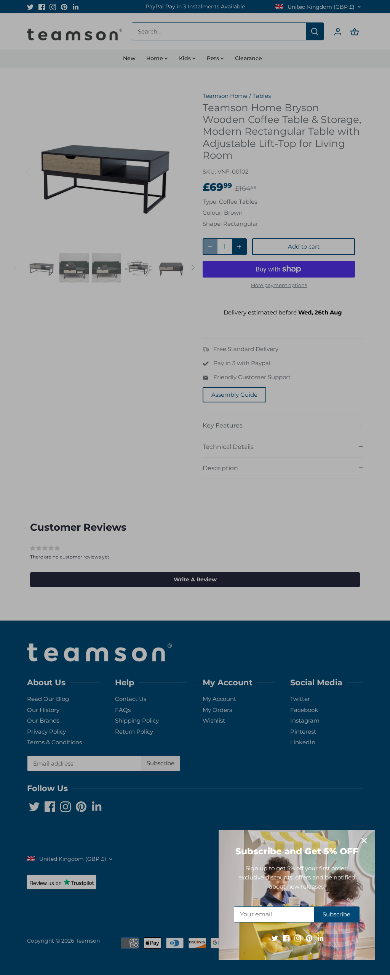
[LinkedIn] (320, 938)
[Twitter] (275, 938)
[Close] (364, 840)
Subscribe (336, 914)
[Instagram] (297, 938)
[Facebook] (286, 938)
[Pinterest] (309, 938)
